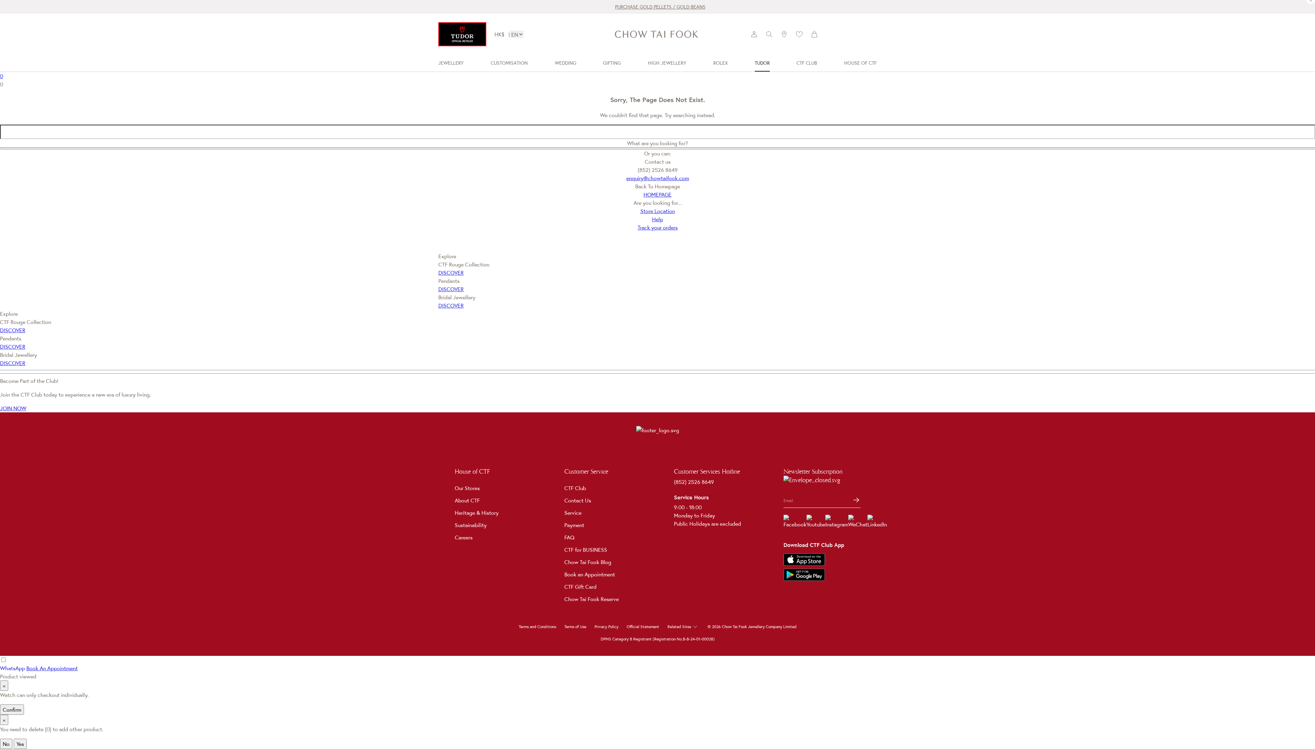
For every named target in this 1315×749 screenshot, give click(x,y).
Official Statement (643, 626)
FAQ (569, 537)
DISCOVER (451, 272)
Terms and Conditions (537, 626)
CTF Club (575, 488)
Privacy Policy (606, 626)
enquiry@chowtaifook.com (657, 178)
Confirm (12, 709)
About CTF (467, 500)
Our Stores (467, 488)
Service (572, 512)
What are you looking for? (657, 143)
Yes (20, 743)
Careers (464, 537)
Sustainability (471, 525)
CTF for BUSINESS (585, 549)
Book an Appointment (589, 574)
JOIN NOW (13, 408)
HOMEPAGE (657, 194)
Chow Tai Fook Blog (587, 562)
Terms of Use (575, 626)
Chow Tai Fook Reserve (591, 599)
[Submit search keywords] (657, 148)
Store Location (657, 211)
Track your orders (658, 227)
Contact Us (577, 500)
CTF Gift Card (580, 586)
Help (657, 219)
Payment (574, 525)
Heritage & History (477, 512)
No (6, 743)
